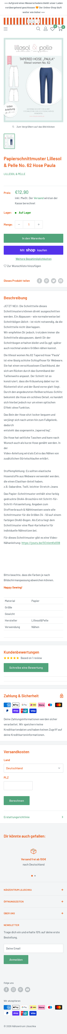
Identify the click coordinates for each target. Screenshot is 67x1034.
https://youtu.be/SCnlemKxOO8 (41, 542)
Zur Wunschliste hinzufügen (24, 266)
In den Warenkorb (33, 238)
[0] (53, 29)
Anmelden (16, 959)
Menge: (8, 224)
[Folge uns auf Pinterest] (20, 989)
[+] (39, 224)
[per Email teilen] (60, 280)
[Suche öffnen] (38, 29)
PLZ (6, 777)
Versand (39, 198)
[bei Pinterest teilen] (46, 280)
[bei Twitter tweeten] (53, 280)
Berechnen (16, 800)
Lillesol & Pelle (14, 174)
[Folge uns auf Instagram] (13, 989)
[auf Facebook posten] (39, 280)
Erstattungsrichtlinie (17, 817)
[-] (19, 224)
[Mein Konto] (45, 29)
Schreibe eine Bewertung (26, 667)
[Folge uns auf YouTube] (27, 989)
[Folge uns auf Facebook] (6, 989)
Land (7, 760)
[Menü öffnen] (5, 28)
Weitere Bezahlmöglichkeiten (34, 258)
